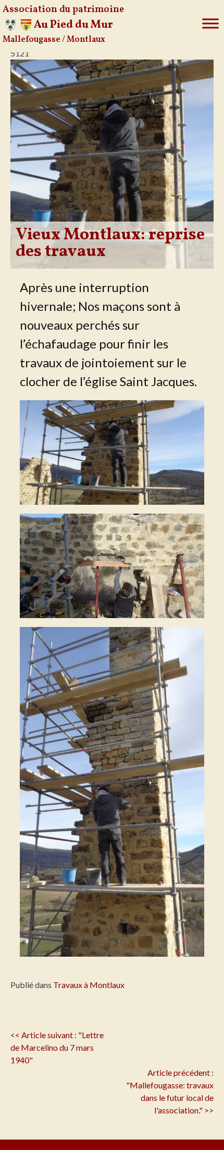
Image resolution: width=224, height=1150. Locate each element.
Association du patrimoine (63, 9)
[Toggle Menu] (210, 23)
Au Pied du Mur (73, 24)
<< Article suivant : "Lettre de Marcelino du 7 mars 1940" (57, 1047)
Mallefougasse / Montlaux (54, 39)
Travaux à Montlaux (89, 985)
